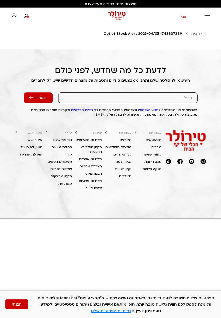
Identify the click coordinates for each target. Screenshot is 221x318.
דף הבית (198, 33)
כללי (68, 132)
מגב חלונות (152, 161)
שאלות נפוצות (61, 169)
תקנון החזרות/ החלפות (91, 149)
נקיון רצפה (124, 161)
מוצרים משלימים (118, 147)
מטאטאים (153, 139)
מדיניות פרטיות (90, 180)
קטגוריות (155, 132)
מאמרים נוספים (60, 161)
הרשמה (41, 98)
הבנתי (17, 304)
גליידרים (125, 176)
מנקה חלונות (152, 169)
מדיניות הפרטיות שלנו (111, 310)
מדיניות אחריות (90, 159)
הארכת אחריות (91, 166)
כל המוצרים (122, 154)
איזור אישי (34, 132)
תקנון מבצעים (61, 176)
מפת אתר (64, 183)
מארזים (126, 139)
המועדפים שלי (31, 147)
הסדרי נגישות (61, 147)
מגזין (68, 154)
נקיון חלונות (123, 169)
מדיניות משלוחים (89, 139)
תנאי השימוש (148, 110)
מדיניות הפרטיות (83, 110)
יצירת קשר (94, 188)
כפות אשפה (152, 154)
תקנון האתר (93, 173)
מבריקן (156, 147)
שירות (97, 132)
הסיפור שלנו (62, 139)
